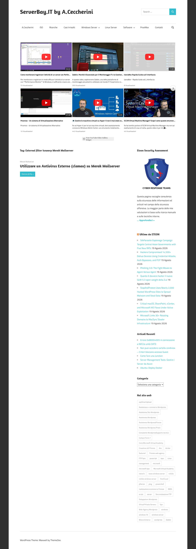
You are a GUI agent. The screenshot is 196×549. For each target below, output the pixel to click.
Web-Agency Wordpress (148, 509)
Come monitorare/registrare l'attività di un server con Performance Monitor (46, 75)
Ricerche (53, 27)
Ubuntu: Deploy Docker (151, 368)
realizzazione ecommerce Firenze (151, 489)
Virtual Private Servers (147, 504)
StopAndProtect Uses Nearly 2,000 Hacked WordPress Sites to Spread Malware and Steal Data (155, 291)
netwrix (142, 473)
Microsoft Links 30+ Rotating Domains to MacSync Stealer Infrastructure (152, 319)
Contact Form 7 (145, 438)
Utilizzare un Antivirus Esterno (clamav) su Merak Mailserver (70, 166)
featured (142, 453)
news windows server (157, 473)
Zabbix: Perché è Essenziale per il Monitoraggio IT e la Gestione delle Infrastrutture (97, 75)
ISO (41, 27)
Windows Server (89, 27)
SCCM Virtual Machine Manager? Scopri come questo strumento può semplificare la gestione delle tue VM (149, 121)
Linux (169, 458)
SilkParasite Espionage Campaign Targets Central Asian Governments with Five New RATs (156, 244)
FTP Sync (142, 458)
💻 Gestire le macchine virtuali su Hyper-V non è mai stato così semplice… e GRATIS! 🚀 (97, 121)
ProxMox (144, 27)
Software (127, 27)
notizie (171, 473)
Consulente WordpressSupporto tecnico (154, 432)
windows (164, 509)
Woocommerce (144, 519)
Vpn (161, 504)
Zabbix (168, 519)
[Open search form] (173, 27)
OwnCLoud (164, 478)
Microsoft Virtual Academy (163, 468)
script (141, 494)
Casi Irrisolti (69, 27)
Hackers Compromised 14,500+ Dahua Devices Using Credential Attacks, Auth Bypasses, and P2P (156, 256)
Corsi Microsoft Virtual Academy (151, 443)
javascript (153, 458)
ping (150, 484)
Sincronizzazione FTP (163, 494)
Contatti (159, 27)
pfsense (142, 484)
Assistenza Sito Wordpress (149, 412)
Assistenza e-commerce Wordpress (152, 407)
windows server (158, 514)
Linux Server (111, 27)
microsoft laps (144, 468)
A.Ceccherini (27, 27)
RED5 (170, 489)
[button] (22, 88)
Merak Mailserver (27, 161)
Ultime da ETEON (149, 234)
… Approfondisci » (146, 220)
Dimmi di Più (27, 174)
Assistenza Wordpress (147, 417)
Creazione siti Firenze (147, 448)
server (149, 494)
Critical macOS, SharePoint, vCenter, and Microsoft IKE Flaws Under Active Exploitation (156, 307)
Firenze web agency (156, 453)
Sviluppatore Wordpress (148, 499)
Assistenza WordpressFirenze (150, 422)
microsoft (156, 463)
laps (162, 458)
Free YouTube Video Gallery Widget (96, 139)
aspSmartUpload (145, 402)
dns (160, 448)
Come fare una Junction (151, 356)
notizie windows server (147, 478)
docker (167, 448)
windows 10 (143, 514)
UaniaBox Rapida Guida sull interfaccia (139, 75)
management (144, 463)
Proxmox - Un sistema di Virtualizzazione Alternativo (42, 121)
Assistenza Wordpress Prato (149, 427)
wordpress (158, 519)
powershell (160, 484)
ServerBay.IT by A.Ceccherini (56, 11)
